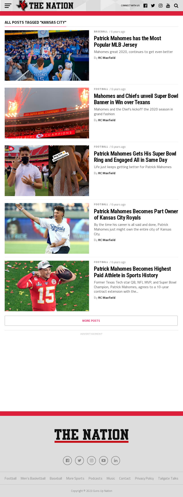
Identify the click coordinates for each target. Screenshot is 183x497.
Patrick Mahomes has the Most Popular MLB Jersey (127, 41)
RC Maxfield (106, 57)
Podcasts (95, 478)
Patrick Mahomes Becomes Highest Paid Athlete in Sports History (132, 272)
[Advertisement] (91, 368)
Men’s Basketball (33, 478)
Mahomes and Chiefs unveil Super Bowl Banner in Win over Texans (136, 99)
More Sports (75, 478)
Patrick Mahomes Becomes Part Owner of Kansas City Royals (136, 214)
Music (111, 478)
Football (101, 89)
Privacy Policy (144, 478)
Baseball (101, 31)
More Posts (91, 320)
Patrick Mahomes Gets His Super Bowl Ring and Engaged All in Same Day (135, 156)
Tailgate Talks (168, 478)
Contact (125, 478)
